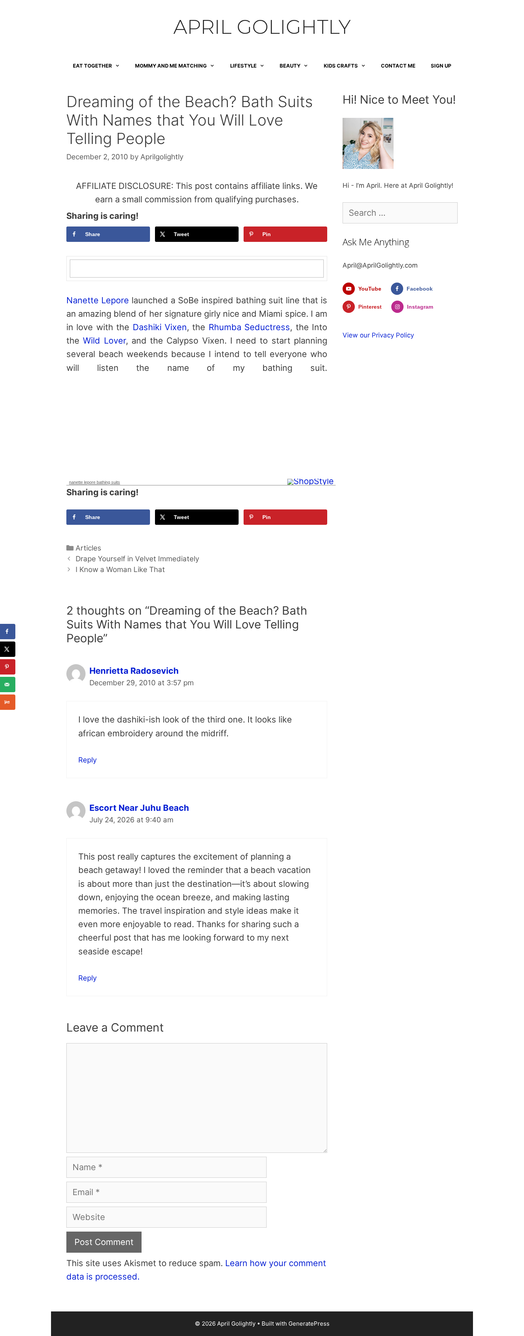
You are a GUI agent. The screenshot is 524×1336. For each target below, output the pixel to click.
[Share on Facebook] (7, 631)
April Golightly (262, 27)
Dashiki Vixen (160, 327)
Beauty (290, 66)
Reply (87, 760)
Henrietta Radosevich (134, 671)
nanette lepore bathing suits (94, 482)
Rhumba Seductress (249, 327)
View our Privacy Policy (378, 335)
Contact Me (398, 66)
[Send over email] (7, 684)
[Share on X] (7, 649)
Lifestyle (243, 66)
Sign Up (441, 66)
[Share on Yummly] (7, 702)
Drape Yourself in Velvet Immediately (137, 558)
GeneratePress (309, 1323)
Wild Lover (104, 341)
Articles (88, 548)
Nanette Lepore (97, 300)
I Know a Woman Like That (120, 569)
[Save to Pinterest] (7, 667)
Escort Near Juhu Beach (139, 808)
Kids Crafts (341, 66)
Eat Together (92, 66)
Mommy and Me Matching (171, 66)
